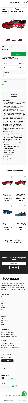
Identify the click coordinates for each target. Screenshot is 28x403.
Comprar (19, 54)
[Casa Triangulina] (14, 2)
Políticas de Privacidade (7, 334)
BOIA (2, 324)
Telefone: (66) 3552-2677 (8, 343)
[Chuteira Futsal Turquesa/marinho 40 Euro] (20, 217)
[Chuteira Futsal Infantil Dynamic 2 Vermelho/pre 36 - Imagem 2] (13, 40)
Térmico (3, 305)
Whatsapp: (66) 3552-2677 (8, 345)
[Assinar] (14, 267)
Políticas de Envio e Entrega (7, 332)
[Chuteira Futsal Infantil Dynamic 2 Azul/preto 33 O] (7, 217)
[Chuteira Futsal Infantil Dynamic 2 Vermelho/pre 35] (7, 188)
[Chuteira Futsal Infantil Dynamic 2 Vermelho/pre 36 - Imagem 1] (7, 40)
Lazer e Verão (4, 316)
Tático (2, 318)
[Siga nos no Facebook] (2, 368)
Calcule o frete (5, 72)
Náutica (3, 301)
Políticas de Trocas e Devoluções (9, 336)
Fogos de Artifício (5, 320)
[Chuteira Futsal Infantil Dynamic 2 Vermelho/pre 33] (20, 188)
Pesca (2, 296)
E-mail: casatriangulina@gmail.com (11, 347)
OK (24, 76)
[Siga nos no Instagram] (5, 368)
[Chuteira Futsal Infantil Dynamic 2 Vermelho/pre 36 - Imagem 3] (19, 40)
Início (3, 6)
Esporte (6, 6)
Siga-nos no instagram (14, 241)
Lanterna (3, 309)
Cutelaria (3, 314)
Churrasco (3, 312)
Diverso (3, 307)
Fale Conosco (7, 360)
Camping (3, 299)
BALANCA (3, 322)
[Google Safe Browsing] (15, 386)
